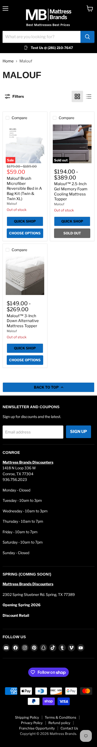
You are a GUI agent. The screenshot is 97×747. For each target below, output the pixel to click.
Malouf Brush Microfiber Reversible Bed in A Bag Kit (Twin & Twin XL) (24, 188)
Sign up (78, 431)
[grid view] (77, 96)
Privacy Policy (32, 723)
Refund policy (59, 723)
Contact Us (69, 728)
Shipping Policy (27, 717)
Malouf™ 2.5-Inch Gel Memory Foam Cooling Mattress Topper (70, 191)
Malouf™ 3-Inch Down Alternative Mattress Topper (23, 321)
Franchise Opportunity (37, 728)
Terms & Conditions (60, 717)
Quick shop (25, 221)
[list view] (88, 96)
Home (8, 61)
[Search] (87, 37)
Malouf (12, 204)
